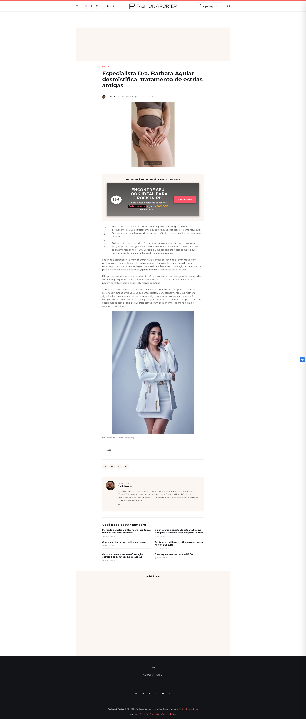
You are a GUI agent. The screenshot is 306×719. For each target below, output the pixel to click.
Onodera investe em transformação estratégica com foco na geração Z (122, 555)
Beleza (105, 66)
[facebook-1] (150, 693)
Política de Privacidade (149, 714)
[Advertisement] (153, 44)
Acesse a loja (184, 199)
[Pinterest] (113, 6)
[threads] (143, 693)
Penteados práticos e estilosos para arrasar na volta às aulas (179, 543)
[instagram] (119, 505)
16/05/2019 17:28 (162, 558)
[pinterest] (156, 693)
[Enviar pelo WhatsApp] (105, 241)
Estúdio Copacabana (188, 709)
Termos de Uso (169, 714)
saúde (108, 450)
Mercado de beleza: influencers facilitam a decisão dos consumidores (126, 531)
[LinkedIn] (108, 6)
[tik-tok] (170, 693)
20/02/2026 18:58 (163, 548)
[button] (144, 97)
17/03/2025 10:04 (110, 546)
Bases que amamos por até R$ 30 (174, 554)
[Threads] (97, 6)
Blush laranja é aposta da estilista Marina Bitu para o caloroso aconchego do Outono (179, 531)
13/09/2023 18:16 (109, 560)
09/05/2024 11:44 (163, 536)
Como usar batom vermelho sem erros (124, 542)
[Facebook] (91, 6)
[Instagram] (86, 6)
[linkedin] (163, 693)
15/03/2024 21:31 (109, 536)
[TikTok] (102, 6)
